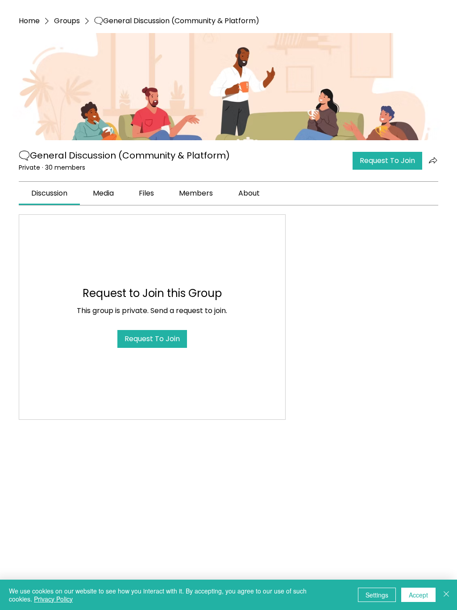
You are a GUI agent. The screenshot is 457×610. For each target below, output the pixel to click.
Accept (418, 594)
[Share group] (433, 160)
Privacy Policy (53, 598)
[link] (49, 193)
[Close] (446, 595)
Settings (377, 594)
